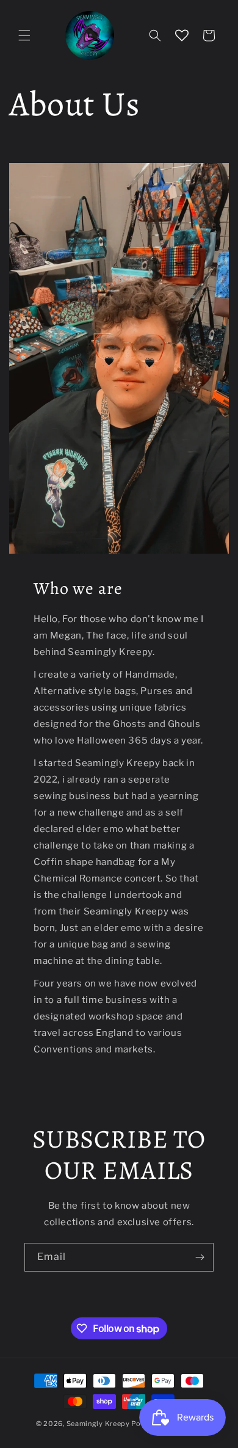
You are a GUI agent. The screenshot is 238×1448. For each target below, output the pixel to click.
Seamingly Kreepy (98, 1423)
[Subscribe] (199, 1257)
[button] (24, 35)
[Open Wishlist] (181, 35)
